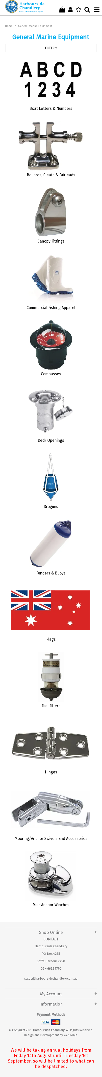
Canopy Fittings (51, 241)
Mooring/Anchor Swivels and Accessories (51, 838)
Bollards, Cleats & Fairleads (51, 175)
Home (9, 26)
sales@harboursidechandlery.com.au (50, 978)
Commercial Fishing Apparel (50, 307)
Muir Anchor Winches (51, 904)
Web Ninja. (71, 1035)
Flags (51, 639)
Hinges (51, 772)
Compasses (51, 374)
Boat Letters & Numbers (50, 108)
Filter (50, 48)
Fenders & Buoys (51, 573)
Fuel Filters (51, 705)
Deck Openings (51, 440)
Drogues (51, 506)
